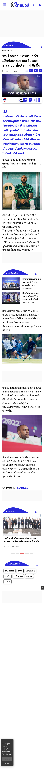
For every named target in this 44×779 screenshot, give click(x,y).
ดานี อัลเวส (9, 570)
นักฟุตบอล (30, 570)
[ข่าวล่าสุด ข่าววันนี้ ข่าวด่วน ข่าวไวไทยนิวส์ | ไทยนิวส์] (20, 5)
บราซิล (7, 576)
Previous (37, 511)
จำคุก (20, 570)
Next (41, 511)
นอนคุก (29, 576)
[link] (22, 283)
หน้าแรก (5, 51)
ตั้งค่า (7, 764)
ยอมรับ (7, 759)
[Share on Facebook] (31, 70)
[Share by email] (40, 70)
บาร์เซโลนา (18, 576)
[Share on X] (36, 70)
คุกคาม (7, 581)
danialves (22, 488)
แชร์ (26, 71)
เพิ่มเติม (8, 754)
